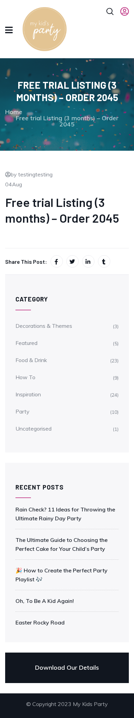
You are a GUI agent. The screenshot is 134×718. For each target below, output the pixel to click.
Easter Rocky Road (40, 622)
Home (13, 112)
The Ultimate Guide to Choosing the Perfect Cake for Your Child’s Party (61, 544)
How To (25, 377)
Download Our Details (67, 667)
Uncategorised (33, 428)
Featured (26, 342)
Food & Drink (31, 360)
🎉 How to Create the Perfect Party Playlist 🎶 (61, 575)
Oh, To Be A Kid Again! (44, 600)
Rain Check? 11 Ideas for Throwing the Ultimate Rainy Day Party (65, 514)
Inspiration (28, 394)
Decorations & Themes (43, 325)
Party (22, 411)
